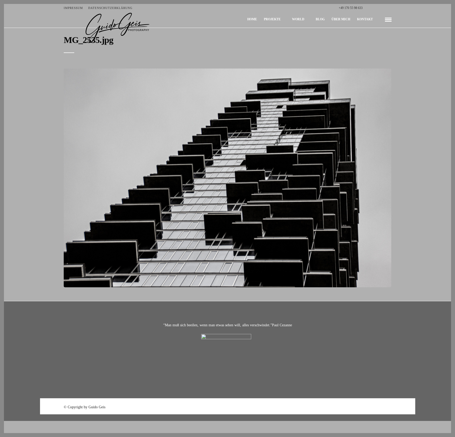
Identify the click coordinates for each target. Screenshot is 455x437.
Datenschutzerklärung (110, 7)
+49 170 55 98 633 (351, 8)
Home (252, 19)
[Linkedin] (384, 8)
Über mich (341, 19)
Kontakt (365, 19)
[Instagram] (390, 8)
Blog (320, 19)
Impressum (73, 7)
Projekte (272, 19)
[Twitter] (373, 8)
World (298, 19)
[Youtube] (379, 8)
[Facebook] (368, 8)
